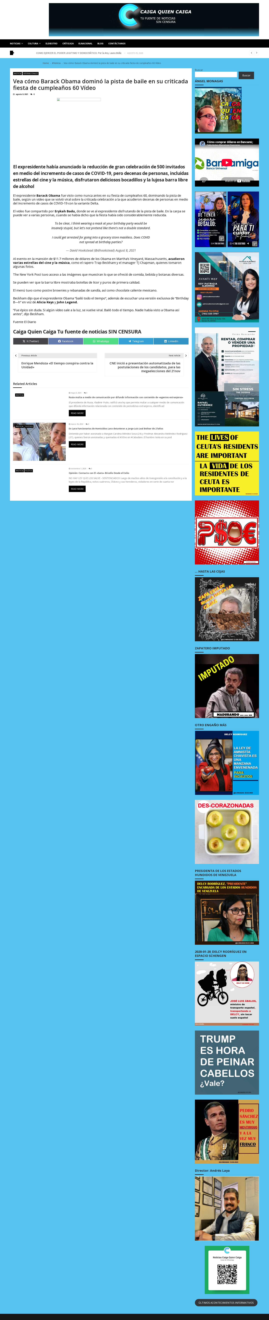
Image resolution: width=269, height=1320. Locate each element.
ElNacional (85, 43)
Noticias (15, 43)
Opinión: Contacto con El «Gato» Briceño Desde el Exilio (99, 473)
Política (28, 471)
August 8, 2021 (126, 250)
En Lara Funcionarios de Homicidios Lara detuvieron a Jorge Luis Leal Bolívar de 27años (116, 428)
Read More (77, 413)
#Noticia (17, 73)
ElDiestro (51, 43)
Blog (100, 43)
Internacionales (30, 73)
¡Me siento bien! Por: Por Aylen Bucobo (57, 52)
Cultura (33, 43)
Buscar (199, 70)
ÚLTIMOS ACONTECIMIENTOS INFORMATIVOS (226, 1302)
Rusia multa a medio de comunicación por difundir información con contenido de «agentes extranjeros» (126, 397)
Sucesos (29, 426)
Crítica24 (67, 43)
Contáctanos (116, 43)
